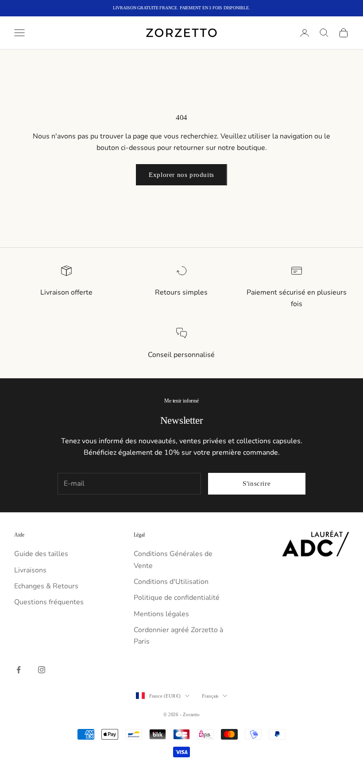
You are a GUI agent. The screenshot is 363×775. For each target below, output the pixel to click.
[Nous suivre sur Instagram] (41, 669)
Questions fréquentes (49, 602)
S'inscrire (256, 483)
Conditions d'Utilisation (171, 582)
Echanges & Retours (46, 586)
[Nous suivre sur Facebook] (18, 669)
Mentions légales (161, 614)
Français (210, 695)
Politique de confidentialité (177, 597)
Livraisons (30, 570)
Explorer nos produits (181, 174)
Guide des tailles (41, 554)
